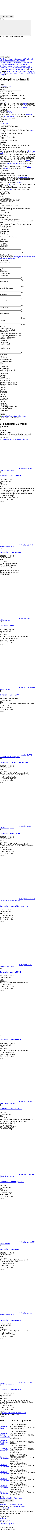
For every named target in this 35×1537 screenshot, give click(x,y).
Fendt (27, 71)
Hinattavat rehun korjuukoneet (21, 62)
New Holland (30, 73)
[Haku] (15, 28)
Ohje (11, 1498)
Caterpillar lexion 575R (10, 833)
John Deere (4, 73)
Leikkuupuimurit (19, 59)
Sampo (2, 75)
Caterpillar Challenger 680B (12, 1182)
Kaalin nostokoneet (16, 68)
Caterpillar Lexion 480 (9, 1249)
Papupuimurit (4, 68)
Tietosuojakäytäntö (15, 1504)
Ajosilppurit (29, 59)
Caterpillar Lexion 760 (9, 695)
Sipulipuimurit (5, 66)
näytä (3, 414)
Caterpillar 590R (7, 626)
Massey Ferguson (19, 73)
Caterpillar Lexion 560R (10, 1320)
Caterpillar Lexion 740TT (11, 1109)
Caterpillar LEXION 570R (11, 552)
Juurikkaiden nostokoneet (9, 61)
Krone (10, 73)
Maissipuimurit (22, 64)
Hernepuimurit (25, 66)
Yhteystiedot (18, 1498)
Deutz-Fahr (21, 71)
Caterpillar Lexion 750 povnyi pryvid (16, 906)
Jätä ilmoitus (5, 574)
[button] (17, 46)
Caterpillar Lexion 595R (10, 476)
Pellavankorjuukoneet (16, 69)
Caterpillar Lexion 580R (10, 972)
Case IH (9, 71)
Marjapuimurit (14, 66)
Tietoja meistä (5, 1498)
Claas (15, 71)
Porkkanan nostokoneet (8, 64)
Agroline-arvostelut (20, 1506)
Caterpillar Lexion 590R (10, 1040)
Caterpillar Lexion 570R (10, 1389)
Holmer (32, 71)
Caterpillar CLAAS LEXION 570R (14, 762)
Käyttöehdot (4, 1504)
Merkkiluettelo (5, 1508)
